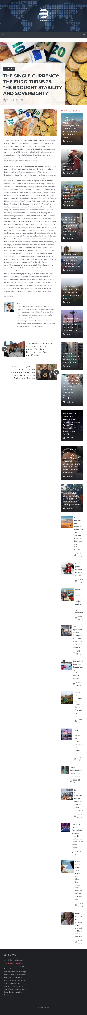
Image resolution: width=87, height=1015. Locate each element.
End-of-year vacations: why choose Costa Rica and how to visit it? (71, 292)
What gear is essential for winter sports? (70, 166)
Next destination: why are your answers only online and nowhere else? (71, 324)
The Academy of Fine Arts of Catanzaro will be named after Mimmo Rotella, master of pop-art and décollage (39, 349)
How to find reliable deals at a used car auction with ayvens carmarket (79, 601)
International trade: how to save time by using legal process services (71, 260)
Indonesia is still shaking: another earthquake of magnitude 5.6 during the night (71, 499)
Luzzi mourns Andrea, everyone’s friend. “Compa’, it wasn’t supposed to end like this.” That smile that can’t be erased (71, 461)
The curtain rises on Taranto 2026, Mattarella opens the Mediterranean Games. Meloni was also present (77, 836)
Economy (9, 69)
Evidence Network (14, 963)
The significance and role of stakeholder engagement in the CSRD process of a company (71, 225)
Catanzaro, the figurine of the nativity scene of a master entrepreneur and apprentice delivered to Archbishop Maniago (22, 372)
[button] (84, 35)
